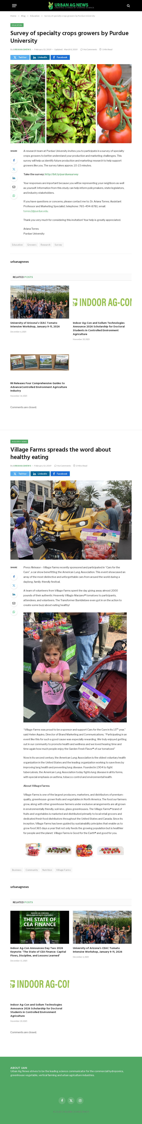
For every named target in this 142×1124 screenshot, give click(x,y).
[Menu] (14, 6)
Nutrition (47, 870)
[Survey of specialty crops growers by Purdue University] (71, 103)
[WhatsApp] (13, 195)
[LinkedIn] (13, 178)
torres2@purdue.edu (35, 211)
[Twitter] (13, 169)
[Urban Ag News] (71, 5)
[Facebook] (13, 160)
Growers (32, 244)
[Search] (128, 6)
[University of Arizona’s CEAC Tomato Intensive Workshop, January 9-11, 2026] (39, 302)
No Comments (90, 49)
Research (45, 244)
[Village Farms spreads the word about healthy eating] (71, 519)
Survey (58, 244)
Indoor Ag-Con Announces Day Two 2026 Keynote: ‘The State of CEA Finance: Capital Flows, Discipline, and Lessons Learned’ (38, 952)
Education (17, 25)
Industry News (19, 442)
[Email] (13, 186)
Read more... (102, 1075)
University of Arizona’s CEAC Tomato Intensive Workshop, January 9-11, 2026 (35, 325)
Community (32, 870)
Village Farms (63, 870)
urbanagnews (22, 49)
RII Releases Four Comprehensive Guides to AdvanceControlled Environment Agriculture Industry (38, 387)
